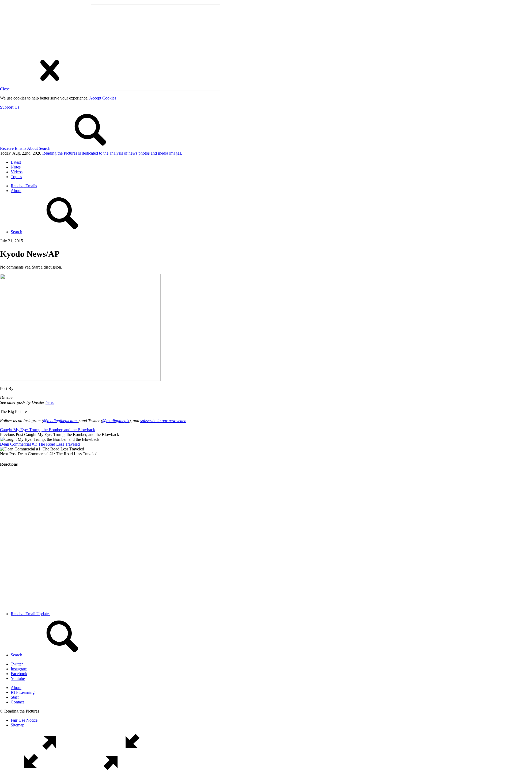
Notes (16, 167)
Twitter (17, 664)
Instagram (19, 669)
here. (50, 402)
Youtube (18, 678)
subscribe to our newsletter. (163, 420)
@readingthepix (115, 420)
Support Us (9, 107)
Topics (16, 176)
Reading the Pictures (112, 153)
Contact (17, 702)
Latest (16, 162)
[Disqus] (257, 539)
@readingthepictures (60, 420)
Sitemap (17, 725)
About (32, 148)
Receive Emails (13, 148)
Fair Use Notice (24, 720)
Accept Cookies (102, 98)
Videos (16, 172)
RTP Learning (23, 692)
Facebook (19, 673)
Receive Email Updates (30, 613)
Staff (15, 697)
